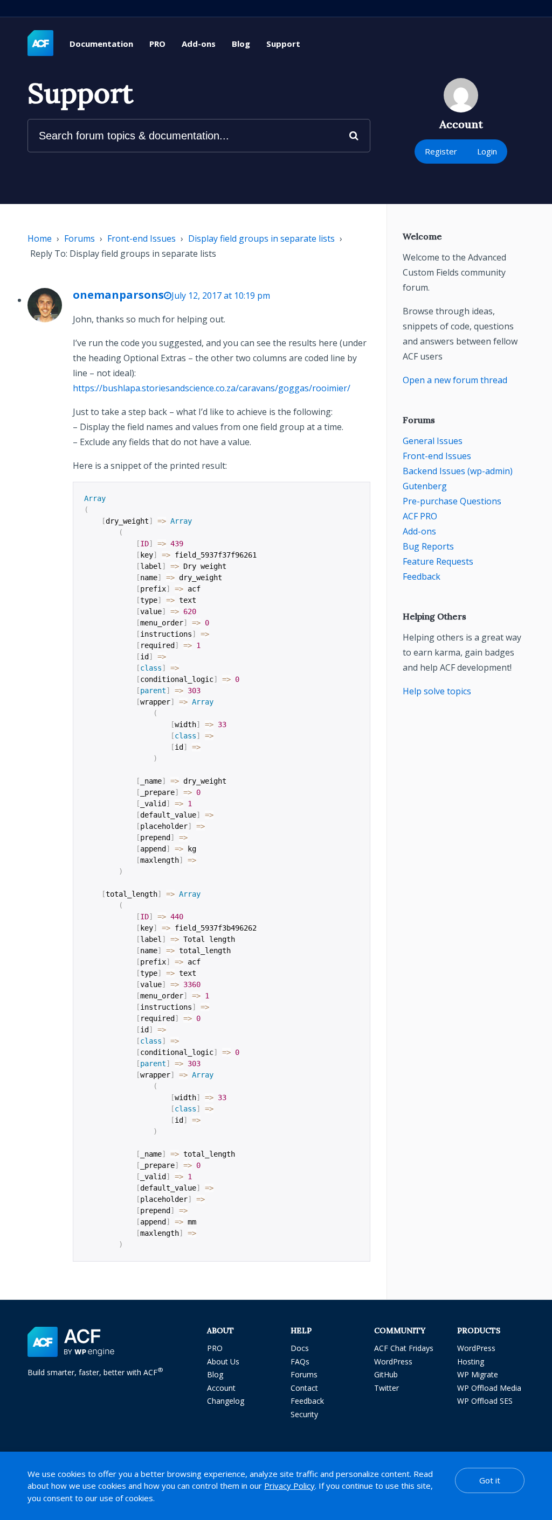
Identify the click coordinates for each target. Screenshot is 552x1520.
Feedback (421, 576)
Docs (300, 1348)
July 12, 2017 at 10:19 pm (220, 295)
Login (487, 151)
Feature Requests (438, 561)
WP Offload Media (489, 1388)
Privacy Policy (289, 1485)
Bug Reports (428, 546)
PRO (157, 43)
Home (39, 238)
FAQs (300, 1361)
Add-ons (199, 43)
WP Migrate (477, 1374)
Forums (79, 238)
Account (221, 1388)
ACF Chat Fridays (403, 1348)
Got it (489, 1480)
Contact (304, 1388)
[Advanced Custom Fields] (40, 43)
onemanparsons (118, 294)
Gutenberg (425, 486)
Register (441, 151)
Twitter (386, 1388)
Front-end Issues (141, 238)
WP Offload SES (485, 1401)
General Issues (433, 441)
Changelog (225, 1401)
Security (304, 1414)
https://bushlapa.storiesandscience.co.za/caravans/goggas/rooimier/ (211, 388)
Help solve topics (437, 691)
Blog (241, 43)
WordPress (393, 1361)
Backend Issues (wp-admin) (458, 471)
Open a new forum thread (455, 380)
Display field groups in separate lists (261, 238)
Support (283, 43)
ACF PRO (420, 516)
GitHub (386, 1374)
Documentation (101, 43)
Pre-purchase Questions (452, 501)
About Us (223, 1361)
